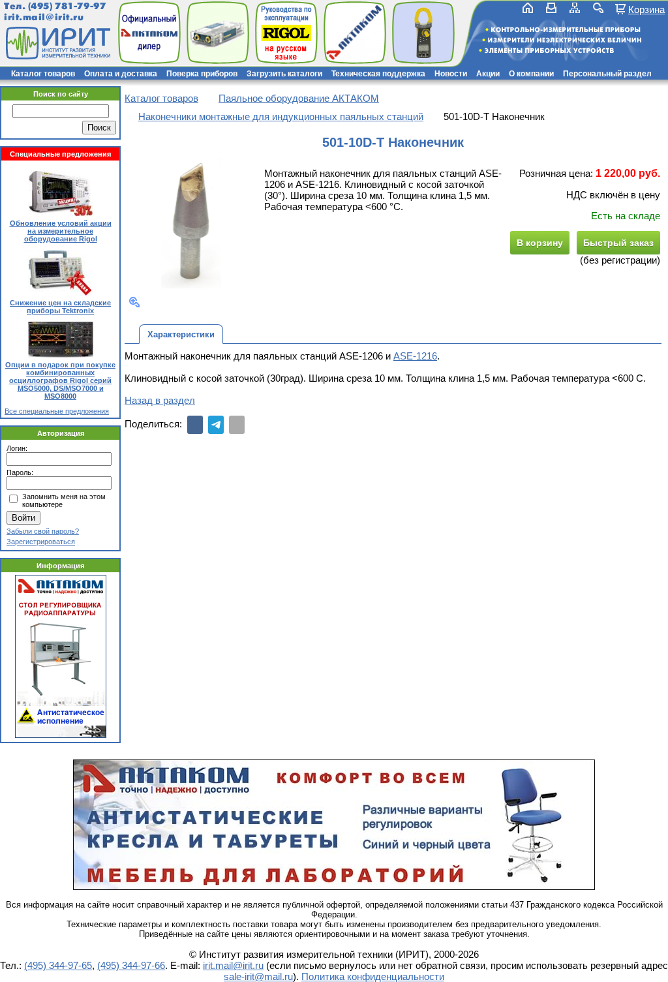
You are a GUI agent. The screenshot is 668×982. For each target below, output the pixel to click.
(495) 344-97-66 (131, 965)
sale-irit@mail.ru (258, 976)
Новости (450, 73)
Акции (488, 73)
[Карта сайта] (574, 8)
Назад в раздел (160, 400)
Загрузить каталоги (284, 73)
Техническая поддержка (378, 73)
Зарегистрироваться (41, 541)
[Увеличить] (134, 302)
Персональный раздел (607, 73)
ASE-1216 (415, 355)
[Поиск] (598, 8)
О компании (531, 73)
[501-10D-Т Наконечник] (191, 223)
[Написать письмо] (551, 8)
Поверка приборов (201, 73)
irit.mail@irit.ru (44, 17)
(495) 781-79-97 (67, 6)
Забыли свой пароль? (43, 531)
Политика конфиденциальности (372, 976)
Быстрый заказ (618, 243)
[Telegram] (216, 425)
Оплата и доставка (120, 73)
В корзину (540, 243)
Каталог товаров (43, 73)
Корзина (646, 9)
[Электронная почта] (237, 425)
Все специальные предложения (57, 411)
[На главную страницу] (57, 43)
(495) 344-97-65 (58, 965)
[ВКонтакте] (195, 425)
